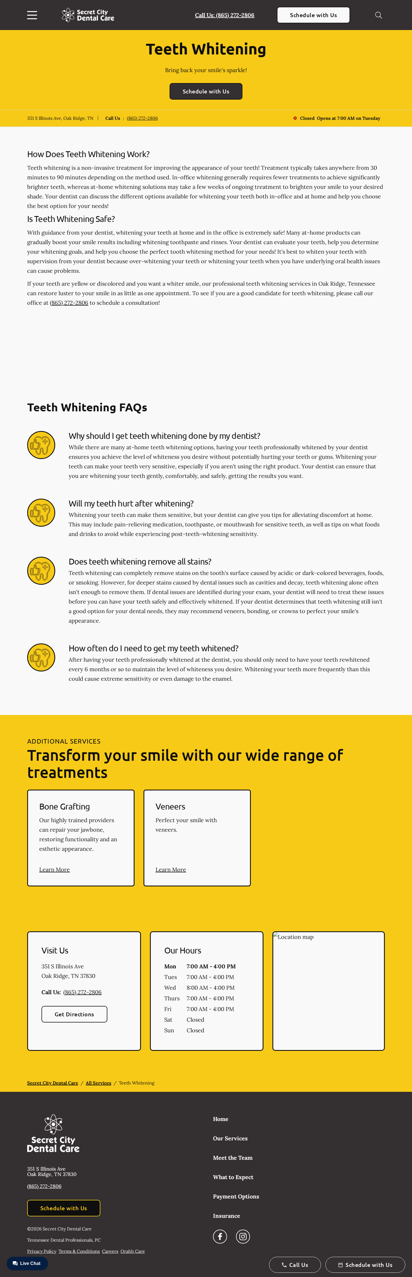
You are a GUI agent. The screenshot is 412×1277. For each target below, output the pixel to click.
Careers (110, 1251)
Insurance (226, 1215)
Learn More (54, 869)
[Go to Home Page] (88, 15)
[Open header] (33, 15)
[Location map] (328, 991)
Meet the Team (233, 1157)
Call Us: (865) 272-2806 (224, 15)
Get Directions (74, 1014)
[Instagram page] (243, 1237)
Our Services (230, 1138)
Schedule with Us (313, 15)
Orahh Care (133, 1251)
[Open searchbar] (378, 15)
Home (220, 1118)
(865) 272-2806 (142, 118)
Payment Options (236, 1196)
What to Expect (233, 1176)
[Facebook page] (220, 1237)
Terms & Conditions (79, 1251)
